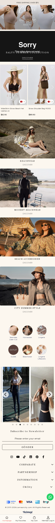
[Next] (49, 394)
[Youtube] (18, 457)
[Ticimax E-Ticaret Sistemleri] (28, 512)
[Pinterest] (37, 457)
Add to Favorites (24, 67)
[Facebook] (43, 457)
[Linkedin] (31, 457)
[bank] (27, 502)
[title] (27, 17)
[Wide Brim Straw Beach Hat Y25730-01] (13, 85)
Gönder (27, 447)
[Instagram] (12, 457)
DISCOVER (27, 58)
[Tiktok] (24, 457)
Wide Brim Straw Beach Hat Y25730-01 (12, 109)
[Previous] (6, 394)
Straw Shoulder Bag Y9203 (40, 108)
